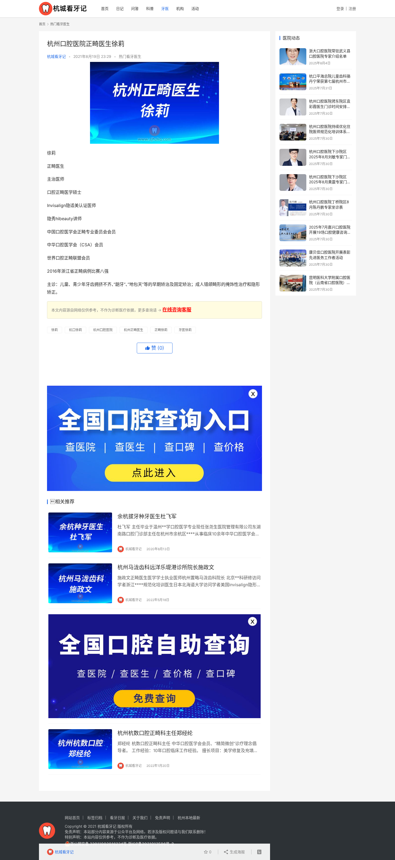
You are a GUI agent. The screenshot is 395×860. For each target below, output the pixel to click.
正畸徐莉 (161, 330)
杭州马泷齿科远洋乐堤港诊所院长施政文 (165, 567)
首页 (105, 8)
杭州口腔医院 (103, 330)
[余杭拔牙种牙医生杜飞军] (80, 532)
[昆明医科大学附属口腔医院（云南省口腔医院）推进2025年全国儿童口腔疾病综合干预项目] (292, 283)
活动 (195, 8)
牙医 (165, 8)
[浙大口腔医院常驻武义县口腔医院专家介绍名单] (292, 56)
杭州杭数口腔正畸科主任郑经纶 (155, 733)
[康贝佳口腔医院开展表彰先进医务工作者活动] (292, 258)
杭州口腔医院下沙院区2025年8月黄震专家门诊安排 (330, 181)
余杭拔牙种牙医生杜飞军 (147, 516)
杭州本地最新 (189, 817)
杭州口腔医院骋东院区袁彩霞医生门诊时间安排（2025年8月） (329, 106)
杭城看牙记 (56, 56)
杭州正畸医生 (133, 330)
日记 (120, 8)
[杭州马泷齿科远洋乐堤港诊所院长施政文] (80, 583)
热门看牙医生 (130, 56)
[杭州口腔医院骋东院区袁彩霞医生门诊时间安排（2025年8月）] (292, 107)
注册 (352, 8)
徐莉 (54, 330)
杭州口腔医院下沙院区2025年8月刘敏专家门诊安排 (330, 156)
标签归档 (94, 817)
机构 (180, 8)
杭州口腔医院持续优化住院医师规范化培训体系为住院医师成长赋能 (329, 131)
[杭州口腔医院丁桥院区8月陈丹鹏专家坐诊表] (292, 207)
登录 (340, 8)
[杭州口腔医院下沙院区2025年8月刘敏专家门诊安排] (292, 157)
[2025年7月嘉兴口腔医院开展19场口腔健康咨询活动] (292, 232)
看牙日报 (117, 817)
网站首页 (72, 817)
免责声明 (162, 817)
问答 (135, 8)
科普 (150, 8)
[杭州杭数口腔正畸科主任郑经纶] (80, 749)
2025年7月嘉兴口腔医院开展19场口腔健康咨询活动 (330, 232)
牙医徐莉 (185, 330)
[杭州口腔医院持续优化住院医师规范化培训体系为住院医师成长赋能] (292, 132)
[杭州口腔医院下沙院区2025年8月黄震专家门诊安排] (292, 182)
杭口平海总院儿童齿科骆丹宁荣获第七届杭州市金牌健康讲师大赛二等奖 (329, 81)
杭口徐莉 (75, 330)
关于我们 (140, 817)
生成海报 (237, 852)
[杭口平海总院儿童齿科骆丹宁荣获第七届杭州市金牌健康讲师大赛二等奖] (292, 81)
